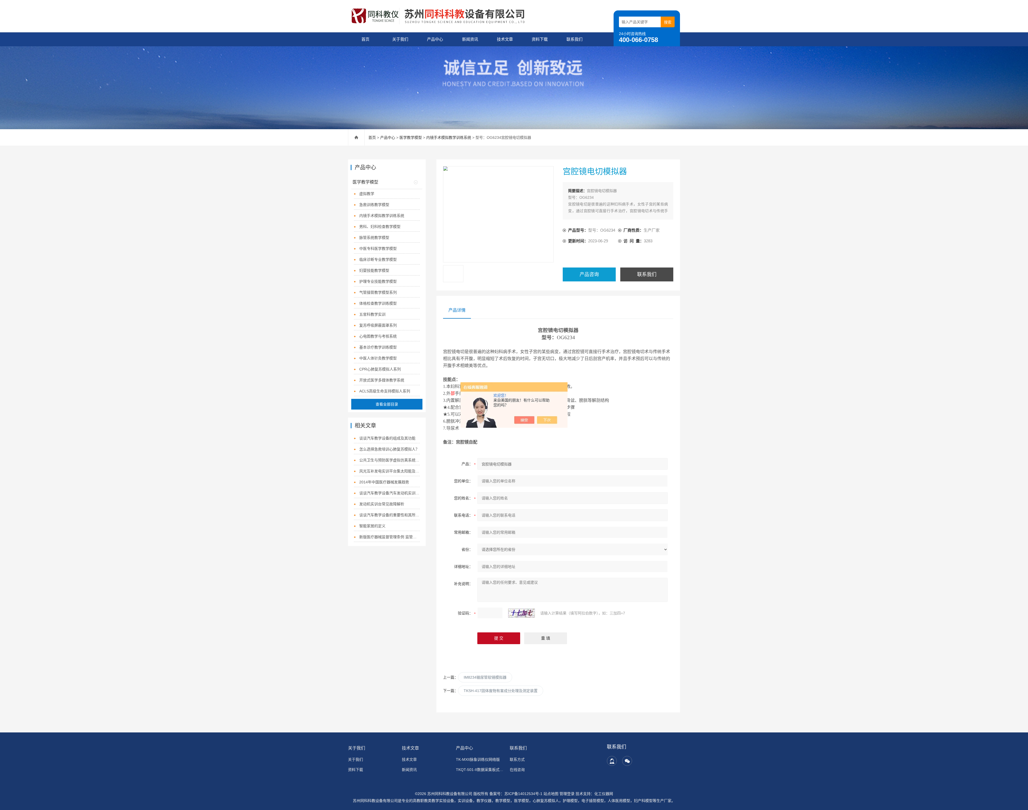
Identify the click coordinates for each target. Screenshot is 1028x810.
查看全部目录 (387, 404)
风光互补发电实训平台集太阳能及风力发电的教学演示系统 (389, 471)
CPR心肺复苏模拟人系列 (380, 369)
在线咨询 (517, 769)
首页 (365, 39)
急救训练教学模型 (374, 204)
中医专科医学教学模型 (378, 248)
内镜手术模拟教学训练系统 (448, 137)
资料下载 (540, 39)
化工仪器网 (603, 794)
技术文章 (505, 39)
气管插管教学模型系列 (378, 292)
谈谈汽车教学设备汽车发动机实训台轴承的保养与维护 (389, 493)
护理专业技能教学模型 (378, 281)
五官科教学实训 (372, 314)
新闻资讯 (470, 39)
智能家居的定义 (372, 526)
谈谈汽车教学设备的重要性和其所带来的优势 (389, 515)
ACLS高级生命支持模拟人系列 (384, 391)
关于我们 (400, 39)
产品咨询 (589, 274)
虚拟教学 (366, 194)
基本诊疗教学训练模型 (378, 347)
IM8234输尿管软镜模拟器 (485, 677)
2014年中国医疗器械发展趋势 (384, 482)
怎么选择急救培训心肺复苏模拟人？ (389, 449)
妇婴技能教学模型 (374, 270)
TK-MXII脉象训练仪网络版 (478, 759)
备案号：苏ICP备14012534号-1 (515, 794)
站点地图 (550, 794)
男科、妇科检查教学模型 (379, 226)
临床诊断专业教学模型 (378, 259)
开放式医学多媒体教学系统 (381, 380)
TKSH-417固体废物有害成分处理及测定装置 (501, 691)
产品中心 (435, 39)
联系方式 (517, 759)
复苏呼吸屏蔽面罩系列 (378, 325)
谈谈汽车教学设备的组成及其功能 (387, 438)
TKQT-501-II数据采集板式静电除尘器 (479, 769)
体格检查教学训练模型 (378, 303)
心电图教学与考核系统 (378, 336)
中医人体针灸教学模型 (378, 358)
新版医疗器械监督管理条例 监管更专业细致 (389, 537)
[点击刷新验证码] (521, 613)
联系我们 (574, 39)
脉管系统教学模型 (374, 237)
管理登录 (567, 794)
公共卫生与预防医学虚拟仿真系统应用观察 (389, 460)
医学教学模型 (410, 137)
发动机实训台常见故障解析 (381, 504)
